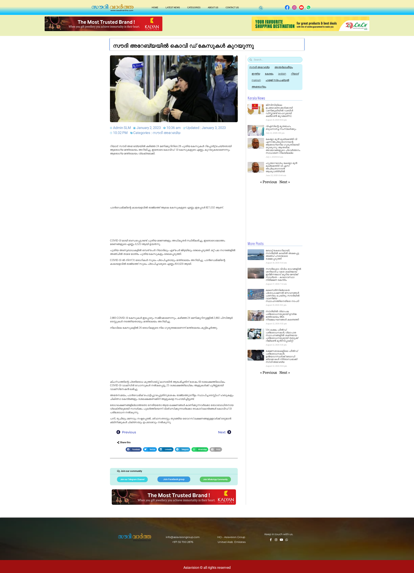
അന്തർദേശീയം (283, 67)
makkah (256, 80)
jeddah (282, 73)
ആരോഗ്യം (259, 86)
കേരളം (269, 73)
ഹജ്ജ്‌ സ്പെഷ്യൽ (277, 80)
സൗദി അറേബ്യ (166, 133)
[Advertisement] (174, 180)
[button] (261, 8)
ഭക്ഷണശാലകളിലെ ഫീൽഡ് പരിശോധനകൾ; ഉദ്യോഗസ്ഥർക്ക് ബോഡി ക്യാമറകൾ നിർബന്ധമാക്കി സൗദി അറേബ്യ (282, 356)
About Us (213, 7)
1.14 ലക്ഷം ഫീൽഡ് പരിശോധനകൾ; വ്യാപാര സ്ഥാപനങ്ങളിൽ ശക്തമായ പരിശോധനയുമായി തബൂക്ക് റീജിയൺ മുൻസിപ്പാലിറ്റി (282, 335)
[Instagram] (276, 539)
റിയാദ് (295, 73)
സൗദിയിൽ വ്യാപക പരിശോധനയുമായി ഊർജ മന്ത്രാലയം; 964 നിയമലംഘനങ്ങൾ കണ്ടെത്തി (282, 315)
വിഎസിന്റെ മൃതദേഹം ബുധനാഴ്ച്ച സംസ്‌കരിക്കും (281, 127)
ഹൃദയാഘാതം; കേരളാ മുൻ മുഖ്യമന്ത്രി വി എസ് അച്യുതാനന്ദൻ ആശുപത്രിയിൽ (281, 167)
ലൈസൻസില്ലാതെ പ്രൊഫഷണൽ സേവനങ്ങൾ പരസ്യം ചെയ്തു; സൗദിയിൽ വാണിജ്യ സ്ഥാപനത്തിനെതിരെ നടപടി (283, 296)
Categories (193, 7)
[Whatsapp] (286, 539)
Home (155, 7)
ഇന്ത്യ (256, 73)
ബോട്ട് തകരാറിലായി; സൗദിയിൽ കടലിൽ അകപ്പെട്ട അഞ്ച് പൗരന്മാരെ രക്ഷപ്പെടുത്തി (282, 254)
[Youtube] (281, 539)
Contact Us (232, 7)
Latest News (173, 7)
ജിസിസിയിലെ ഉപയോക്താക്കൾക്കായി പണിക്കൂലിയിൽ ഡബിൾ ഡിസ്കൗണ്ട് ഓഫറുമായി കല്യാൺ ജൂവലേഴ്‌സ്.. (279, 110)
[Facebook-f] (270, 539)
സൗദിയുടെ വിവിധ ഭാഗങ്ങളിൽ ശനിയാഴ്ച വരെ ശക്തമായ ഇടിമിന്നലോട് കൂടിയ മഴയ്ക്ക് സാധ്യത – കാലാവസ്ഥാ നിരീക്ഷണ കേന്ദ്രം (283, 274)
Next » (284, 181)
